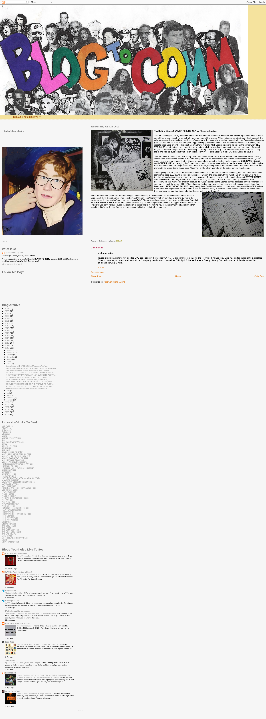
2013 (7, 340)
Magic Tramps (8, 494)
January (10, 400)
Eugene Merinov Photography (14, 462)
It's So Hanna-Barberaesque (17, 611)
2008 (7, 405)
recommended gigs (24, 626)
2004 (7, 415)
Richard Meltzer (8, 512)
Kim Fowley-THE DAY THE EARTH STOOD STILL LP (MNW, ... (30, 382)
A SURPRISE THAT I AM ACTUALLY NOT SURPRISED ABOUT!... (31, 375)
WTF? (7, 603)
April (8, 393)
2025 (7, 311)
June (9, 364)
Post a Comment (97, 272)
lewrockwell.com (9, 492)
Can (4, 440)
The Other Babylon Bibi (11, 532)
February (10, 397)
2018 (7, 328)
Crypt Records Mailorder (12, 452)
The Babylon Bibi (9, 526)
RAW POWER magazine (12, 510)
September (11, 357)
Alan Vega (6, 428)
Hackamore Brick (9, 476)
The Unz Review (9, 534)
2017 (7, 331)
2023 (7, 316)
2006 (7, 410)
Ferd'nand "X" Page (10, 466)
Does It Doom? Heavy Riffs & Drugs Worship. (34, 694)
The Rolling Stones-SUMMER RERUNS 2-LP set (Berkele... (28, 370)
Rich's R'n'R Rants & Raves (17, 623)
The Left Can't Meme (10, 530)
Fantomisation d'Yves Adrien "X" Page (17, 464)
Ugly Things (7, 536)
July (8, 361)
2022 (7, 318)
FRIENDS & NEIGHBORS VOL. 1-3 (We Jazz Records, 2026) (40, 644)
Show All (80, 711)
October (10, 355)
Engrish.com (10, 591)
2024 (7, 314)
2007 (7, 407)
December (11, 350)
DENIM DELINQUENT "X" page (15, 458)
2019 (7, 326)
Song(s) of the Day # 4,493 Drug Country (32, 556)
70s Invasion (7, 426)
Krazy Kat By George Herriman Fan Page (19, 488)
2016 (7, 333)
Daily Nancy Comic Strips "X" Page (16, 454)
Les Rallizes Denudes (11, 490)
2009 (7, 402)
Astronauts (6, 432)
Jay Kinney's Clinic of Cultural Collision (18, 482)
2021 (7, 321)
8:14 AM (101, 267)
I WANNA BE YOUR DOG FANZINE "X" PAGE (21, 478)
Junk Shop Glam (9, 486)
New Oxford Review (10, 504)
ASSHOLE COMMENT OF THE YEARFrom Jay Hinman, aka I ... (30, 386)
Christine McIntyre (9, 446)
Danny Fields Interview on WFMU (16, 456)
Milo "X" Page (7, 500)
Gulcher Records (9, 474)
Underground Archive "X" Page (15, 538)
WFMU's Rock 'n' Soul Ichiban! (18, 572)
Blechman (6, 434)
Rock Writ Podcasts (10, 520)
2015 (7, 336)
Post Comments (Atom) (114, 282)
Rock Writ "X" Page (10, 518)
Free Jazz (9, 642)
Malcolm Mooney (9, 496)
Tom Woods (10, 660)
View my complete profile (12, 264)
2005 (7, 412)
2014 (7, 338)
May (8, 391)
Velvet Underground (10, 542)
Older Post (259, 276)
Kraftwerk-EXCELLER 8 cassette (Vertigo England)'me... (27, 388)
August (9, 359)
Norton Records (8, 506)
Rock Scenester (8, 516)
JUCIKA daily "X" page (11, 484)
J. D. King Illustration (10, 480)
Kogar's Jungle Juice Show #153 (29, 574)
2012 (7, 343)
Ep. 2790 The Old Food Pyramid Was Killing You (23, 663)
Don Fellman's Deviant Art (13, 460)
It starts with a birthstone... (16, 554)
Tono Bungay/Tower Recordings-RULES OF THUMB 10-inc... (29, 377)
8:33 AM (119, 241)
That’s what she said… (14, 593)
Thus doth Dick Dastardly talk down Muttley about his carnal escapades (32, 613)
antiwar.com (7, 430)
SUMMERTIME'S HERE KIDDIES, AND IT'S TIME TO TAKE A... (30, 384)
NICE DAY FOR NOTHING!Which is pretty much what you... (28, 379)
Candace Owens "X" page (13, 442)
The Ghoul (6, 528)
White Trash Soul (12, 691)
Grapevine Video (9, 470)
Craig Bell (6, 450)
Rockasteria (10, 673)
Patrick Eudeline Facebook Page (15, 508)
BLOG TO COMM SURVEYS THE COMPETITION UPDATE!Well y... (31, 368)
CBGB (4, 444)
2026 (7, 309)
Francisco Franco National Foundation (18, 468)
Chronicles (6, 448)
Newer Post (96, 276)
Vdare (4, 540)
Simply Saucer (8, 522)
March (9, 395)
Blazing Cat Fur (12, 601)
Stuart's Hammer (9, 524)
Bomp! (4, 436)
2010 (7, 348)
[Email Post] (122, 241)
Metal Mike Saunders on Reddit (15, 498)
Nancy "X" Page (8, 502)
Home (178, 276)
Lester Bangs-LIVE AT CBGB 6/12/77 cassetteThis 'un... (27, 366)
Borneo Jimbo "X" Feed (11, 438)
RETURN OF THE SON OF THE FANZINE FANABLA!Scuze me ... (31, 373)
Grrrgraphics (7, 472)
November (11, 352)
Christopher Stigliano (14, 253)
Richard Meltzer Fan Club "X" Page (16, 514)
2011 (7, 345)
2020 (7, 323)
